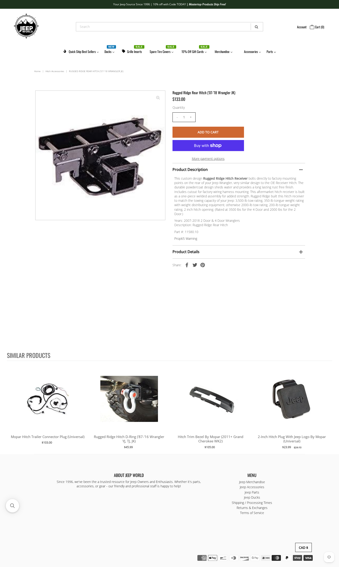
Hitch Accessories (54, 71)
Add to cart (47, 403)
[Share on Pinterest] (202, 264)
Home (37, 71)
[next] (327, 407)
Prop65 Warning (185, 238)
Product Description (190, 169)
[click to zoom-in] (158, 98)
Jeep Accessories (252, 487)
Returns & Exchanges (252, 508)
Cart (319, 27)
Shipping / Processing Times (252, 502)
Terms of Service (252, 513)
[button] (12, 505)
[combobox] (169, 26)
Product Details (185, 251)
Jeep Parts (252, 492)
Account (301, 27)
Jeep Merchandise (252, 482)
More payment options (208, 158)
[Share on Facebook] (187, 264)
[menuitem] (81, 50)
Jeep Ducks (252, 497)
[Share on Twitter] (194, 264)
